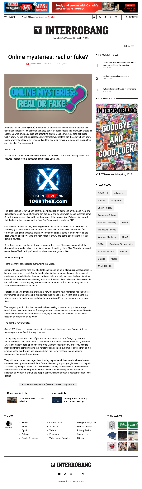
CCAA (101, 244)
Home (24, 422)
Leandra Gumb (35, 64)
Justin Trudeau (105, 208)
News (23, 426)
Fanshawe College (107, 215)
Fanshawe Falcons (107, 229)
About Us (53, 426)
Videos (52, 430)
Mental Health (104, 266)
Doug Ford (116, 200)
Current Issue (55, 422)
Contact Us (81, 434)
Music (114, 259)
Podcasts (53, 434)
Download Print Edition (48, 17)
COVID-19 (103, 193)
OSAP (125, 222)
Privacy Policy (83, 430)
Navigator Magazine (86, 422)
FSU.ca (79, 438)
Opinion (24, 430)
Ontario (101, 259)
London (123, 251)
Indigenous (119, 193)
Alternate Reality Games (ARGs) (37, 384)
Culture (48, 64)
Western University (107, 222)
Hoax (58, 384)
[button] (129, 46)
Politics (102, 200)
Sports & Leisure (29, 438)
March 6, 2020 (61, 64)
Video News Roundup (59, 438)
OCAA (125, 237)
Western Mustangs (107, 237)
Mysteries (69, 384)
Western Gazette (106, 251)
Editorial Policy (83, 426)
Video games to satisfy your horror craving (76, 400)
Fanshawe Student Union (121, 244)
